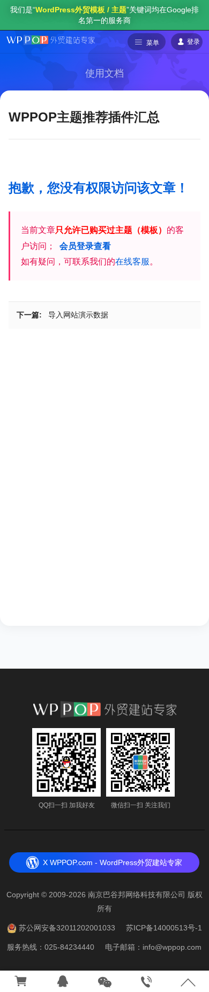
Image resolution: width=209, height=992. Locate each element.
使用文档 (104, 73)
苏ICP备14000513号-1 (164, 927)
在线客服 (132, 261)
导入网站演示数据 (78, 315)
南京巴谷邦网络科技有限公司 (136, 894)
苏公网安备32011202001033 (67, 927)
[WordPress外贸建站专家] (50, 39)
